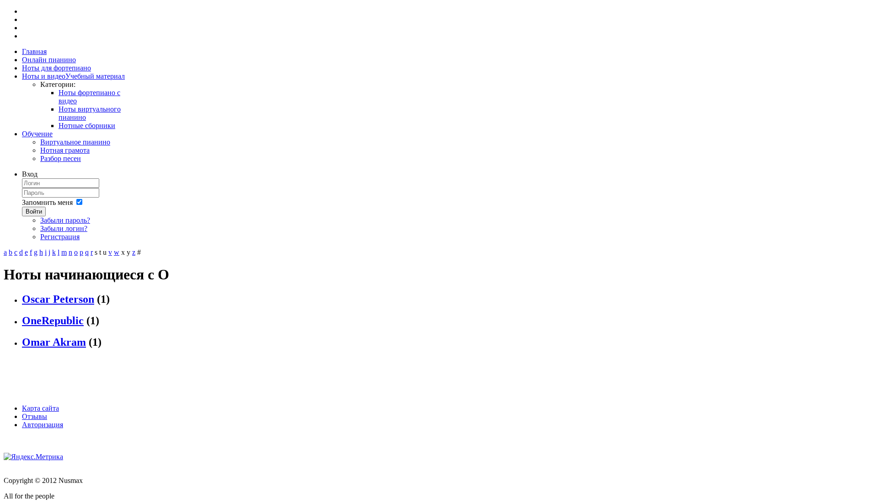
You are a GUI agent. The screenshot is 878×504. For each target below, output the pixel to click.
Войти (34, 211)
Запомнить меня (47, 202)
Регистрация (60, 237)
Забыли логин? (63, 228)
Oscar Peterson (58, 299)
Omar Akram (54, 342)
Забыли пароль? (65, 220)
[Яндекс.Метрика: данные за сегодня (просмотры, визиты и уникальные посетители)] (33, 457)
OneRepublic (53, 321)
